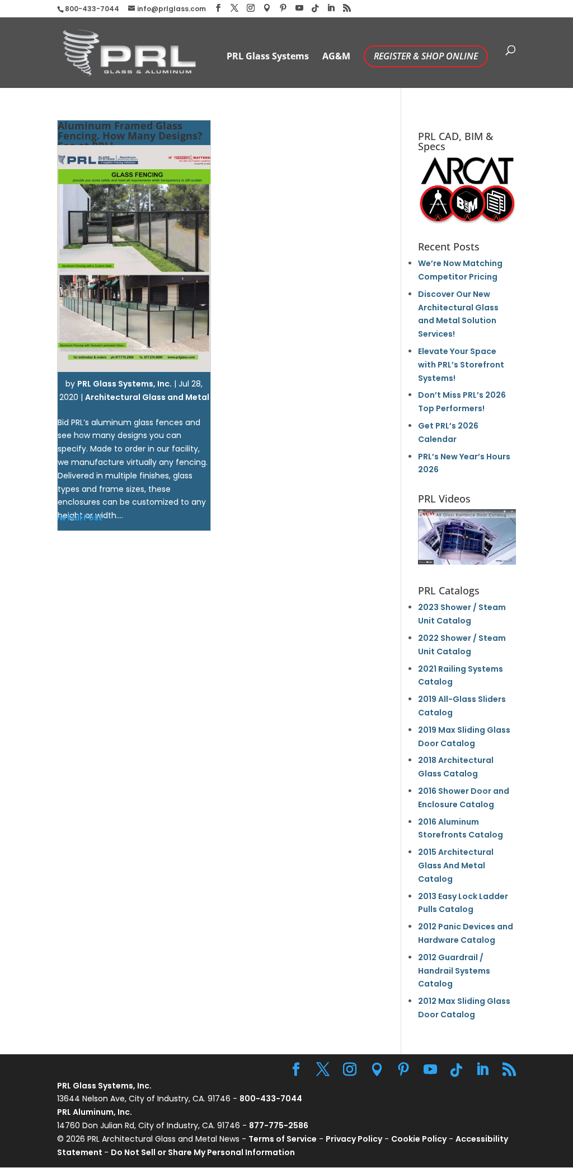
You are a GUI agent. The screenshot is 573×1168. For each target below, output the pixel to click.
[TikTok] (315, 8)
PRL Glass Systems (268, 57)
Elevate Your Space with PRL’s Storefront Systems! (461, 365)
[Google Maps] (267, 8)
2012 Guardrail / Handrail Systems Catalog (454, 971)
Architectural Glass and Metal (147, 397)
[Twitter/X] (234, 8)
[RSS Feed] (347, 8)
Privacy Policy (354, 1138)
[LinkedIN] (331, 8)
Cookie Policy (419, 1138)
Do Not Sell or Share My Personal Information (203, 1152)
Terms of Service (282, 1138)
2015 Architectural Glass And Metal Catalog (456, 865)
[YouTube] (299, 8)
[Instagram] (251, 8)
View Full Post (74, 517)
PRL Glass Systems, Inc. (124, 383)
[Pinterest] (283, 8)
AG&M (336, 57)
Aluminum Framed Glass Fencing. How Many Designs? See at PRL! (130, 135)
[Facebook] (218, 8)
